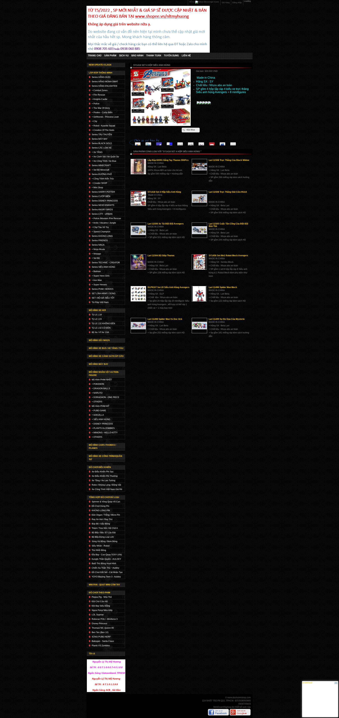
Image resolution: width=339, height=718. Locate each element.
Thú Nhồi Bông (99, 550)
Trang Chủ (94, 55)
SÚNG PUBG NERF (101, 637)
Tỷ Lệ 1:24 (97, 319)
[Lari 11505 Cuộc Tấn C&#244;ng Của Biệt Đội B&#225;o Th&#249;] (199, 230)
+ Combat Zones (100, 90)
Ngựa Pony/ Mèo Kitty (102, 610)
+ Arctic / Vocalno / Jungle (104, 223)
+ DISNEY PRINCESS (102, 424)
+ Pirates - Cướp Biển (102, 112)
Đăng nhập (237, 2)
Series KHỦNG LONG (102, 236)
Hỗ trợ (192, 2)
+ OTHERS (97, 401)
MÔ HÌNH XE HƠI (97, 310)
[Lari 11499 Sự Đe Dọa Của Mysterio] (199, 325)
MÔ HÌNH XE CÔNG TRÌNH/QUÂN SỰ (105, 458)
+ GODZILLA (98, 415)
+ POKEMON (98, 384)
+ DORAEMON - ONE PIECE (105, 397)
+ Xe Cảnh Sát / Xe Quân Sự (105, 156)
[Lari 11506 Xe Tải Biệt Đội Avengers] (138, 230)
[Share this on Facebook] (159, 143)
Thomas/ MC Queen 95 (103, 628)
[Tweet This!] (148, 143)
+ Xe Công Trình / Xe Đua (104, 161)
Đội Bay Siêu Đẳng (101, 606)
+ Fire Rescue (98, 95)
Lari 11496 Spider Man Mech (223, 287)
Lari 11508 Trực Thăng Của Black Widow (229, 160)
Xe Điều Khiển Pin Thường (105, 476)
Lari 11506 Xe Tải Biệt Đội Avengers (166, 223)
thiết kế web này (243, 707)
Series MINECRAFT (101, 165)
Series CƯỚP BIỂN (101, 196)
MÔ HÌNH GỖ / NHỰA (99, 340)
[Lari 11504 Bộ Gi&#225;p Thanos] (138, 262)
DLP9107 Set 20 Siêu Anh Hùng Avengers (168, 287)
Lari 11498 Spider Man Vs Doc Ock (165, 319)
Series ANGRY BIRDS (102, 209)
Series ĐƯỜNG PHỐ (102, 174)
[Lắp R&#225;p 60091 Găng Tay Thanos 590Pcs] (138, 166)
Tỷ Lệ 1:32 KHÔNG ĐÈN (103, 323)
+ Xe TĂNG (97, 152)
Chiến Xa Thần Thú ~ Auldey (105, 568)
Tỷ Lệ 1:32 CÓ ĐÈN (101, 328)
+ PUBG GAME (99, 410)
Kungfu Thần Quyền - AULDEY (106, 559)
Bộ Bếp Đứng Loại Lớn (103, 537)
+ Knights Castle (99, 99)
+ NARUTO (97, 393)
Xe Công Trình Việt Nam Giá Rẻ (107, 489)
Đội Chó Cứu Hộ (100, 601)
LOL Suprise (98, 614)
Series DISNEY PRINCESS (105, 201)
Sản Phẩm (110, 55)
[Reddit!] (190, 143)
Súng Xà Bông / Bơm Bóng (104, 541)
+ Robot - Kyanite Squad (103, 125)
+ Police (95, 103)
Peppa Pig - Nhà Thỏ (102, 597)
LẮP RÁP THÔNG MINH (100, 73)
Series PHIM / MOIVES (102, 289)
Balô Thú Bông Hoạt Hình (104, 563)
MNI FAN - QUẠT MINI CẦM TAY (104, 584)
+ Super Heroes (99, 284)
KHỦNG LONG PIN (101, 510)
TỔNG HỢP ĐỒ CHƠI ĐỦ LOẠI (104, 497)
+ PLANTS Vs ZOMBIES (103, 428)
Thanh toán (153, 55)
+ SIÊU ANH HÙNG (101, 419)
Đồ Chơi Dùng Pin (100, 506)
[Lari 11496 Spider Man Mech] (199, 293)
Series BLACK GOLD (102, 143)
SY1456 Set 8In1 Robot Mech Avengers (228, 255)
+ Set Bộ (96, 258)
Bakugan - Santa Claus (103, 641)
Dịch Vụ (124, 55)
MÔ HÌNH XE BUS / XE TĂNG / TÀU (106, 348)
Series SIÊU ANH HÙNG (103, 267)
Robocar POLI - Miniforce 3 (105, 619)
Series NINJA (98, 245)
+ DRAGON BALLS (101, 388)
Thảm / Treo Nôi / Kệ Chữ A (105, 528)
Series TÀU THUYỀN (102, 134)
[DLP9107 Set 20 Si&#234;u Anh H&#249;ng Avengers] (138, 293)
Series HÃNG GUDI (101, 77)
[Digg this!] (180, 143)
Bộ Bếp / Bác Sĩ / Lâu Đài (104, 532)
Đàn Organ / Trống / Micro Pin (106, 515)
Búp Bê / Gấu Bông (101, 524)
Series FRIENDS (100, 240)
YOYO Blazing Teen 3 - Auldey (106, 576)
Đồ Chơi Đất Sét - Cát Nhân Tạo (107, 572)
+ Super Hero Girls (100, 276)
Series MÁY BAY (100, 139)
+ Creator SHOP (99, 183)
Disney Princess (99, 623)
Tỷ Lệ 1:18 (97, 314)
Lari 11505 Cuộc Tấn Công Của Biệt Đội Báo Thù (228, 224)
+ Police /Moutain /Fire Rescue (106, 218)
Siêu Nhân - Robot (100, 546)
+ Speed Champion (101, 231)
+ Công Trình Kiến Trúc (103, 178)
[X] (336, 683)
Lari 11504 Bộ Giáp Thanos (161, 255)
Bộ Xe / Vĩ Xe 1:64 (100, 332)
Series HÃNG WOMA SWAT (105, 81)
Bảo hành (137, 55)
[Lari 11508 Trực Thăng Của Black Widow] (199, 166)
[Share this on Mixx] (212, 143)
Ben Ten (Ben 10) (100, 632)
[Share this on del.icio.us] (169, 143)
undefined (307, 682)
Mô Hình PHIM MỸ (100, 406)
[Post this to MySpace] (222, 143)
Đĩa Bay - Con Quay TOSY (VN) (107, 554)
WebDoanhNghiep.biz (224, 707)
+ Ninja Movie (98, 249)
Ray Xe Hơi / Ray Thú (102, 519)
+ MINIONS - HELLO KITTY (105, 432)
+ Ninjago (96, 254)
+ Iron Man (97, 280)
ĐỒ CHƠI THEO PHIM (99, 592)
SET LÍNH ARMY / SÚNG (103, 293)
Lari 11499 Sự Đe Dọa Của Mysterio (227, 319)
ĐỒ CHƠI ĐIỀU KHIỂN (100, 467)
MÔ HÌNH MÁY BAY (98, 364)
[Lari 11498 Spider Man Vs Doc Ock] (138, 325)
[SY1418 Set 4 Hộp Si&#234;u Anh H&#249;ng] (138, 198)
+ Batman (96, 271)
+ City (94, 121)
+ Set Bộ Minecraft (100, 170)
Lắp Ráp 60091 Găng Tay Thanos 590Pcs (168, 160)
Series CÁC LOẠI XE (102, 148)
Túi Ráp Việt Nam (100, 302)
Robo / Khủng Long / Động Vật (106, 485)
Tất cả (92, 653)
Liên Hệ (186, 55)
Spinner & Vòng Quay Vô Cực (106, 501)
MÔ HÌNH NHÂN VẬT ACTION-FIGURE (104, 373)
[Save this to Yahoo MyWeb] (201, 143)
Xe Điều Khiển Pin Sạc (103, 471)
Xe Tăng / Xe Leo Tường (103, 480)
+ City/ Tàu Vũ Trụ (100, 227)
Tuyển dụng (171, 55)
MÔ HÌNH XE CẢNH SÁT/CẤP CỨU (106, 356)
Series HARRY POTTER (103, 192)
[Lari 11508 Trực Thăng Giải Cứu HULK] (199, 198)
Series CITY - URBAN (102, 214)
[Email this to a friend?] (233, 143)
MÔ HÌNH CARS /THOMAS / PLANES (102, 446)
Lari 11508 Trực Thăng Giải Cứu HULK (228, 192)
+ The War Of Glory (101, 108)
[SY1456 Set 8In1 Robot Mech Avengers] (199, 262)
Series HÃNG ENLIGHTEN (104, 86)
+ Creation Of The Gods (103, 130)
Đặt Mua (191, 130)
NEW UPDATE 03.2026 (100, 65)
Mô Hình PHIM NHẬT (102, 379)
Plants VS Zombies (101, 645)
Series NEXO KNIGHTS (103, 205)
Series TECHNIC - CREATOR (106, 262)
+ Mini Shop (97, 187)
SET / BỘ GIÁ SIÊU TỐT (103, 298)
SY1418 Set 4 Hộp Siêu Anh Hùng (164, 192)
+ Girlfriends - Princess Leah (105, 117)
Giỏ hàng (226, 2)
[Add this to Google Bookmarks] (137, 143)
